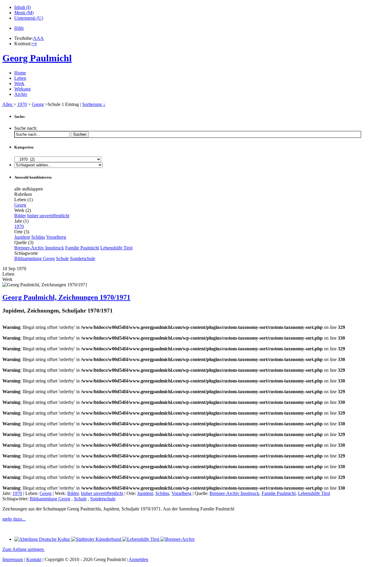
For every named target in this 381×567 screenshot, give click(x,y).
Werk (19, 83)
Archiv (20, 94)
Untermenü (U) (28, 18)
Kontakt (33, 559)
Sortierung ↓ (93, 104)
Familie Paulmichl (82, 247)
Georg (38, 104)
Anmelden (138, 559)
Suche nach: (25, 128)
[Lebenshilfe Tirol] (141, 539)
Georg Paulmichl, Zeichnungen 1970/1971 (66, 297)
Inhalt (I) (22, 7)
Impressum (12, 559)
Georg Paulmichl (37, 58)
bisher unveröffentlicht (48, 215)
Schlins (38, 237)
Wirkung (22, 88)
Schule (62, 258)
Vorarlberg (56, 237)
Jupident (22, 237)
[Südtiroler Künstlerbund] (96, 539)
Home (20, 72)
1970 (22, 104)
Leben (20, 78)
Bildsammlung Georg (34, 258)
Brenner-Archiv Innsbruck (39, 247)
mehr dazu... (14, 518)
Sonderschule (82, 258)
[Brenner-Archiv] (177, 539)
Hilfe (19, 28)
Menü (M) (24, 12)
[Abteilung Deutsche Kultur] (42, 539)
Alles (7, 104)
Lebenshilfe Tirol (116, 247)
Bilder (20, 215)
